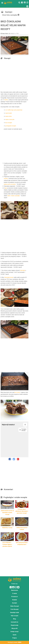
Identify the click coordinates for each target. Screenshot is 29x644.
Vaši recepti (14, 615)
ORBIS (19, 642)
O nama (14, 593)
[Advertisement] (14, 75)
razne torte (8, 116)
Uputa (14, 634)
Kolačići (14, 600)
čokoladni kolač (9, 277)
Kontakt (14, 603)
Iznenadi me (14, 622)
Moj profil (14, 628)
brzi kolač (17, 392)
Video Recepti (14, 606)
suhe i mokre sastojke (13, 195)
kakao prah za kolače (10, 184)
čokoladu (22, 270)
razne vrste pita (9, 119)
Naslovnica (14, 590)
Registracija (14, 625)
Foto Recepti (14, 609)
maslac (6, 178)
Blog (14, 619)
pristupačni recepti (10, 126)
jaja (6, 188)
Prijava (14, 638)
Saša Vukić (5, 33)
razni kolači (8, 113)
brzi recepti (8, 122)
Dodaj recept (14, 631)
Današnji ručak (14, 612)
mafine (6, 100)
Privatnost (14, 596)
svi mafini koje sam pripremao (13, 110)
